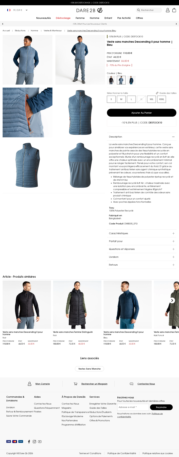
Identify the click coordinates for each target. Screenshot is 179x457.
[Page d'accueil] (89, 9)
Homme (94, 18)
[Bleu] (131, 79)
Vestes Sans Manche (89, 368)
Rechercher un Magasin (94, 384)
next (176, 24)
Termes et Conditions (90, 453)
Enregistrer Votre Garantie (103, 403)
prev (2, 24)
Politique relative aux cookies (158, 453)
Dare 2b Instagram (34, 441)
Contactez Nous (146, 384)
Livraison (113, 257)
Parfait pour (116, 241)
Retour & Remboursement (19, 411)
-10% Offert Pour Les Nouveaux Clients (89, 24)
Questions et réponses (122, 249)
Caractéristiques (118, 233)
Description (115, 136)
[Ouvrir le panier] (174, 10)
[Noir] (111, 79)
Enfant (108, 18)
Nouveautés (43, 18)
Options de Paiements (101, 416)
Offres (139, 18)
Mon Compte (43, 384)
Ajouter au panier (141, 112)
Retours (113, 264)
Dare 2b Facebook (29, 441)
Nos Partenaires (70, 420)
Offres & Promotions (100, 420)
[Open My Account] (168, 10)
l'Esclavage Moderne (72, 416)
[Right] (172, 300)
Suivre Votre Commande (19, 415)
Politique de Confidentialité (122, 453)
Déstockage (63, 18)
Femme (80, 18)
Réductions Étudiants (100, 412)
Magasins (66, 408)
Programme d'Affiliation (74, 424)
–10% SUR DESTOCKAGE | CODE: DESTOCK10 (89, 3)
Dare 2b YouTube (39, 441)
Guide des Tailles (98, 408)
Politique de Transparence (75, 412)
